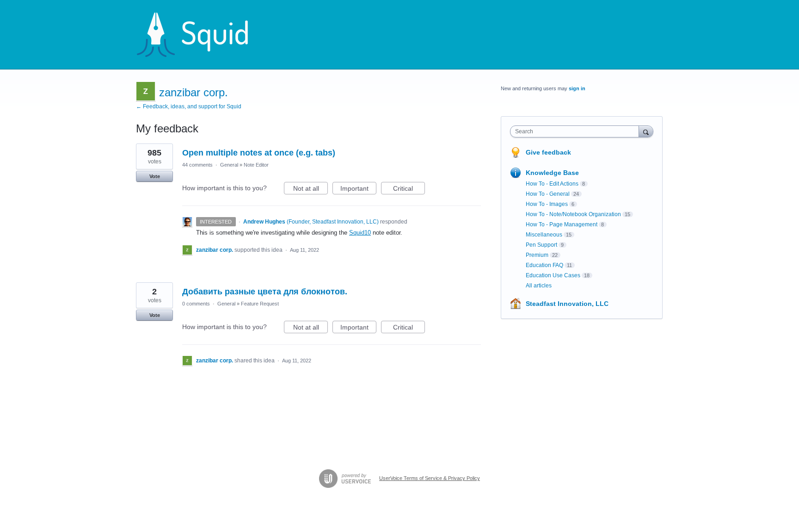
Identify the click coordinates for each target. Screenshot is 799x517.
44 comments (197, 165)
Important (358, 189)
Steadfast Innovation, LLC (567, 303)
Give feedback (548, 152)
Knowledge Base (552, 172)
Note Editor (256, 165)
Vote (154, 176)
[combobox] (577, 131)
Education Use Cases (553, 275)
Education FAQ (544, 265)
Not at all (310, 189)
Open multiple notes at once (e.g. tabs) (258, 152)
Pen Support (541, 245)
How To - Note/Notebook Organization (573, 214)
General (229, 165)
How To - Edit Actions (552, 184)
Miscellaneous (544, 234)
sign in (577, 88)
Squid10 (360, 232)
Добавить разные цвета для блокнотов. (264, 291)
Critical (409, 189)
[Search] (646, 131)
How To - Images (547, 204)
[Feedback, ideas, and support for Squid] (201, 35)
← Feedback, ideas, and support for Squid (188, 106)
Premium (537, 255)
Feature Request (260, 303)
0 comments (196, 303)
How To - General (548, 194)
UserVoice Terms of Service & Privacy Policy (429, 478)
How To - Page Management (561, 224)
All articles (539, 285)
